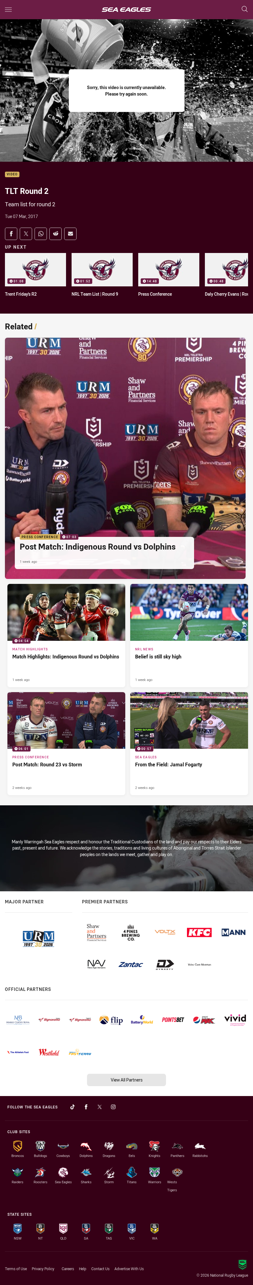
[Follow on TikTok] (72, 1106)
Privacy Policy (43, 1268)
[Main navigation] (8, 9)
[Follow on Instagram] (113, 1106)
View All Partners (127, 1080)
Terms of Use (16, 1268)
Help (82, 1268)
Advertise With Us (129, 1268)
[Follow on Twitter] (99, 1106)
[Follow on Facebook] (86, 1106)
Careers (68, 1268)
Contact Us (100, 1268)
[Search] (244, 9)
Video (12, 175)
